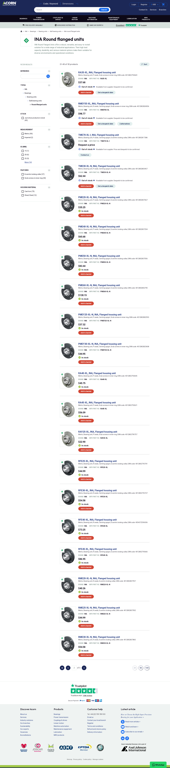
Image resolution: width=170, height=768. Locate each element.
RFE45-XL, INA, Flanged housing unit (97, 549)
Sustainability (25, 726)
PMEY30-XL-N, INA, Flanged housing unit (99, 344)
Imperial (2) (29, 137)
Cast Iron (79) (29, 191)
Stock (23, 114)
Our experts (24, 729)
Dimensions (68, 3)
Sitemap (69, 759)
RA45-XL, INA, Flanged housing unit (97, 402)
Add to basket (86, 92)
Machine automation (92, 18)
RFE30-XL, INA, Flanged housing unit (97, 490)
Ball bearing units (55, 31)
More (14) (28, 162)
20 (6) (27, 155)
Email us (90, 717)
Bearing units (43, 31)
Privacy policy (77, 759)
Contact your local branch (96, 720)
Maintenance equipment (113, 18)
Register (144, 4)
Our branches (25, 723)
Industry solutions (26, 720)
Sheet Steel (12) (31, 195)
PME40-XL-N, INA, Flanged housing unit (99, 226)
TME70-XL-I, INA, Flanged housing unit (98, 135)
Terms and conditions (95, 726)
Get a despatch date (105, 92)
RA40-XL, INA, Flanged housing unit (97, 373)
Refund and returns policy (96, 729)
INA (26, 31)
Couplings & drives (58, 18)
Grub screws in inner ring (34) (35, 178)
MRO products (146, 18)
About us (23, 714)
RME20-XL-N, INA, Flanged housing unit (99, 578)
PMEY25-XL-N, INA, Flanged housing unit (99, 314)
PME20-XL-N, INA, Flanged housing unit (99, 197)
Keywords (24, 71)
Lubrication (132, 18)
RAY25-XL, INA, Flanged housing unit (97, 431)
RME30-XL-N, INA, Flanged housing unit (99, 637)
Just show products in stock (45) (35, 119)
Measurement (26, 130)
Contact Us (143, 10)
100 (147, 668)
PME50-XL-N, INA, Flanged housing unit (99, 256)
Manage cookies (98, 759)
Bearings (23, 18)
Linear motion (75, 18)
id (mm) (23, 147)
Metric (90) (29, 134)
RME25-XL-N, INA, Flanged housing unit (99, 607)
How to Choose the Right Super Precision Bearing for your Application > (136, 715)
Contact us (85, 155)
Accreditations (25, 735)
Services (153, 10)
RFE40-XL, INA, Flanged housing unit (97, 519)
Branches (162, 10)
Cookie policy (87, 759)
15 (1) (27, 151)
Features (24, 170)
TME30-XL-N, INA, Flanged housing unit (99, 166)
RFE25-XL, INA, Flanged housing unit (97, 461)
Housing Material (28, 187)
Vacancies (24, 732)
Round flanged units (39, 104)
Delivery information (94, 732)
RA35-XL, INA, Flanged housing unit (97, 72)
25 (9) (27, 158)
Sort (145, 64)
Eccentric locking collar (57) (34, 174)
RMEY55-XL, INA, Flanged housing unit (98, 103)
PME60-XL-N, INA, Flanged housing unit (99, 285)
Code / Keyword (50, 3)
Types (23, 85)
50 (141, 668)
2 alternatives (125, 124)
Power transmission (38, 18)
